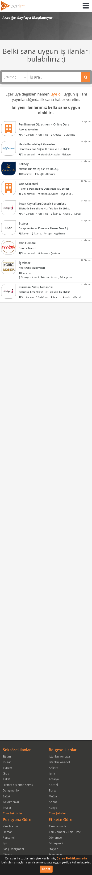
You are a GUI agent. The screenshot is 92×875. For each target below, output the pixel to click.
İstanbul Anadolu (60, 762)
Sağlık (6, 796)
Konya (53, 808)
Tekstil (7, 779)
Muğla (53, 796)
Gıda (6, 773)
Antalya (54, 779)
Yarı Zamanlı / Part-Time (65, 832)
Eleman (8, 832)
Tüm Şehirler (57, 813)
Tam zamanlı (57, 826)
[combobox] (15, 77)
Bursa (53, 790)
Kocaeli (54, 785)
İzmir (52, 773)
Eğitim (7, 756)
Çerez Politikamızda (72, 858)
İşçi (5, 843)
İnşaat (7, 762)
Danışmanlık (11, 790)
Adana (53, 802)
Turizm (7, 768)
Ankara (53, 768)
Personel (9, 838)
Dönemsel (56, 838)
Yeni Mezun (10, 826)
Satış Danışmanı (13, 849)
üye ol (56, 94)
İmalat (7, 808)
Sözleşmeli (56, 843)
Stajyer (53, 849)
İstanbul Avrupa (59, 756)
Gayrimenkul (11, 802)
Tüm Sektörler (12, 813)
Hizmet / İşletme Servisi (18, 785)
